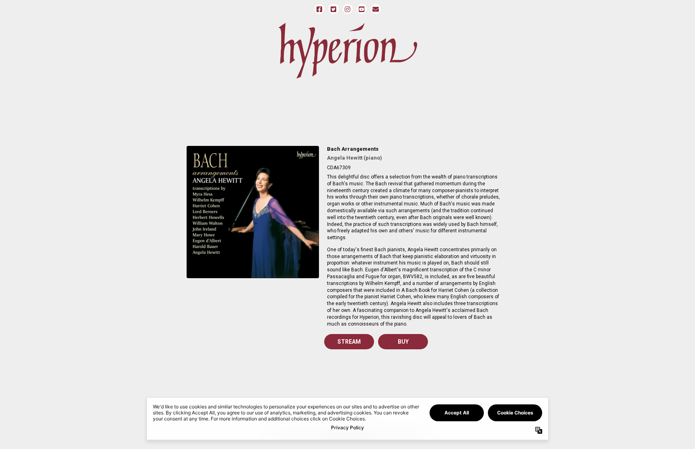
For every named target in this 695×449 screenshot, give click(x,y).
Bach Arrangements (352, 149)
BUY (403, 341)
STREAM (349, 341)
